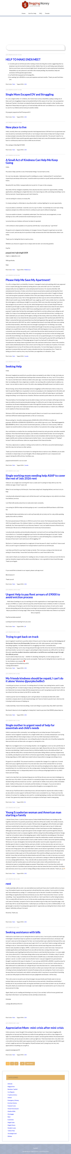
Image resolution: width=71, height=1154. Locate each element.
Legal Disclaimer (34, 1151)
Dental (10, 1097)
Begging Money (35, 5)
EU (25, 802)
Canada (26, 356)
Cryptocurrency (12, 1095)
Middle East (27, 269)
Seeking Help (14, 366)
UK (25, 626)
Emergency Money (13, 1100)
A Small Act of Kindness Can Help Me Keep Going (32, 161)
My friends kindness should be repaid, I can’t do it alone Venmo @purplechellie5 (34, 680)
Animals (10, 1083)
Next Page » (30, 1063)
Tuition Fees (11, 1130)
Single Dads (11, 1122)
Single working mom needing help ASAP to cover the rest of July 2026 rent (35, 477)
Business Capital (12, 1089)
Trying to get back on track (22, 636)
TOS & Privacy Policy (44, 1151)
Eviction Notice (12, 1103)
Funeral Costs (12, 1106)
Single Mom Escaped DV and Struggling (30, 94)
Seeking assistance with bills (23, 932)
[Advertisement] (35, 29)
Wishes (10, 1136)
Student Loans (12, 1128)
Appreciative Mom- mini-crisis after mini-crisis (35, 1027)
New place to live (16, 127)
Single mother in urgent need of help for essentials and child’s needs (30, 726)
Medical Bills (11, 1111)
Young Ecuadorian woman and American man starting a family (33, 814)
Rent (13, 84)
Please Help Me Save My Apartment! (28, 280)
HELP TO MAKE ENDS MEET (23, 59)
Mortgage (11, 1114)
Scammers (11, 1119)
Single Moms (11, 1125)
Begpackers (11, 1086)
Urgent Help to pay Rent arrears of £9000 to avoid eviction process (33, 596)
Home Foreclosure (13, 1108)
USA (25, 84)
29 (22, 1063)
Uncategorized (12, 1133)
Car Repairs (11, 1092)
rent (8, 883)
